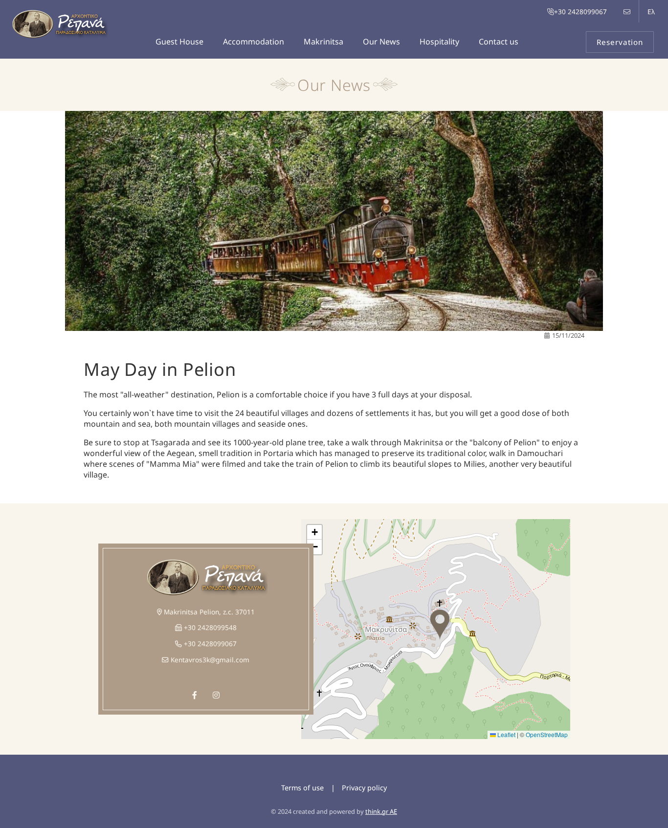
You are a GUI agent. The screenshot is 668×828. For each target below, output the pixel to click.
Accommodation (253, 41)
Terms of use (302, 787)
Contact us (498, 41)
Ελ (651, 11)
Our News (381, 41)
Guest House (179, 41)
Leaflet (505, 734)
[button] (439, 625)
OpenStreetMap (547, 734)
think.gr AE (381, 811)
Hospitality (439, 41)
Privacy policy (364, 787)
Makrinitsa (323, 41)
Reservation (620, 42)
